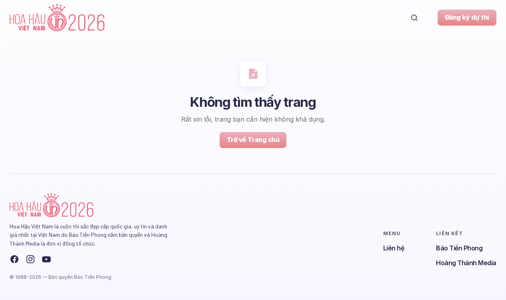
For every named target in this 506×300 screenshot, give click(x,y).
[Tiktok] (62, 259)
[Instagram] (30, 259)
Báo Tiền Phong (459, 248)
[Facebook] (14, 259)
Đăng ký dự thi (467, 17)
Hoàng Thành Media (466, 263)
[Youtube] (46, 259)
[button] (414, 17)
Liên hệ (393, 248)
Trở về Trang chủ (253, 140)
